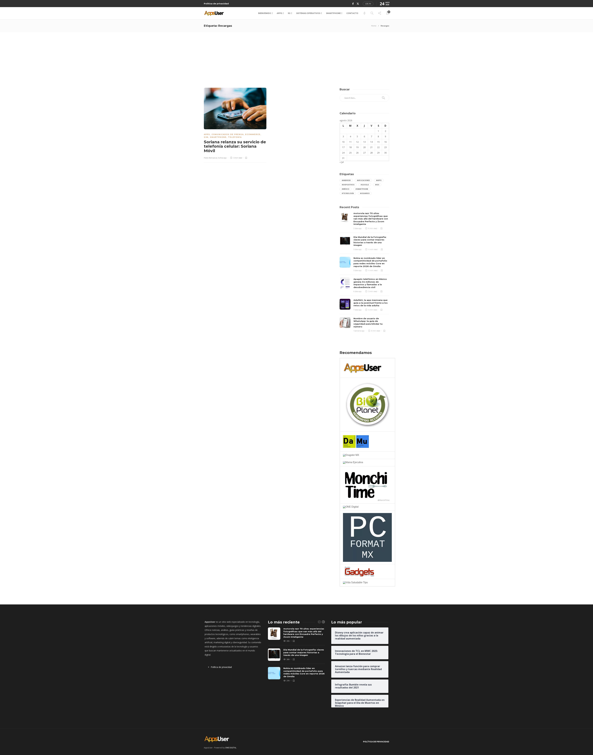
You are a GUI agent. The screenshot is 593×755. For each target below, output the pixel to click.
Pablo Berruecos (210, 158)
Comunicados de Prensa (228, 134)
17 (343, 147)
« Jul (342, 162)
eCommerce (252, 134)
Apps (279, 13)
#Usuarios (365, 193)
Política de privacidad (216, 3)
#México (345, 189)
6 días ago (357, 291)
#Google (365, 185)
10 (343, 141)
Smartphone (333, 13)
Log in (368, 4)
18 (350, 147)
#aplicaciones (363, 180)
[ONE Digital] (351, 506)
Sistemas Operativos (308, 13)
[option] (296, 654)
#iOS (377, 185)
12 (357, 141)
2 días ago (357, 228)
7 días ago (357, 310)
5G (289, 13)
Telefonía (235, 137)
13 (364, 141)
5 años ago (222, 158)
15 (378, 141)
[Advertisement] (296, 55)
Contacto (352, 13)
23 (385, 147)
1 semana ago (358, 331)
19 (357, 147)
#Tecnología (348, 193)
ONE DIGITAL (230, 747)
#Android (346, 180)
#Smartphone (361, 189)
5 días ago (357, 249)
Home (373, 26)
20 (364, 147)
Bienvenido (264, 13)
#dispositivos (348, 185)
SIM (206, 137)
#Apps (378, 180)
